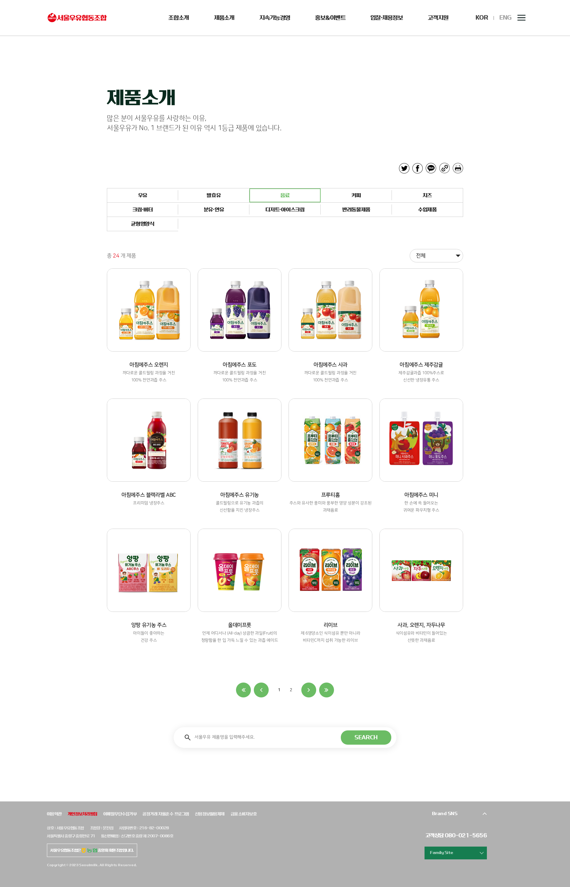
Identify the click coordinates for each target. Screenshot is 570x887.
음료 (284, 195)
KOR (482, 18)
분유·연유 (214, 209)
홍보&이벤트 (330, 18)
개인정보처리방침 (82, 814)
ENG (505, 18)
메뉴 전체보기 (521, 18)
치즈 (427, 195)
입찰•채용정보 (386, 18)
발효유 (214, 195)
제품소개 (224, 18)
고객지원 (438, 18)
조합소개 (178, 18)
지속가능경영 (274, 18)
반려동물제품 (356, 209)
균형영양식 (142, 224)
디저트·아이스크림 (284, 209)
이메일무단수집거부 (120, 814)
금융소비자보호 (243, 814)
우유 (142, 195)
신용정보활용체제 (210, 814)
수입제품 (427, 209)
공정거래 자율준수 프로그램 (165, 814)
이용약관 (54, 814)
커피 (356, 195)
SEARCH (366, 737)
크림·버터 (142, 209)
